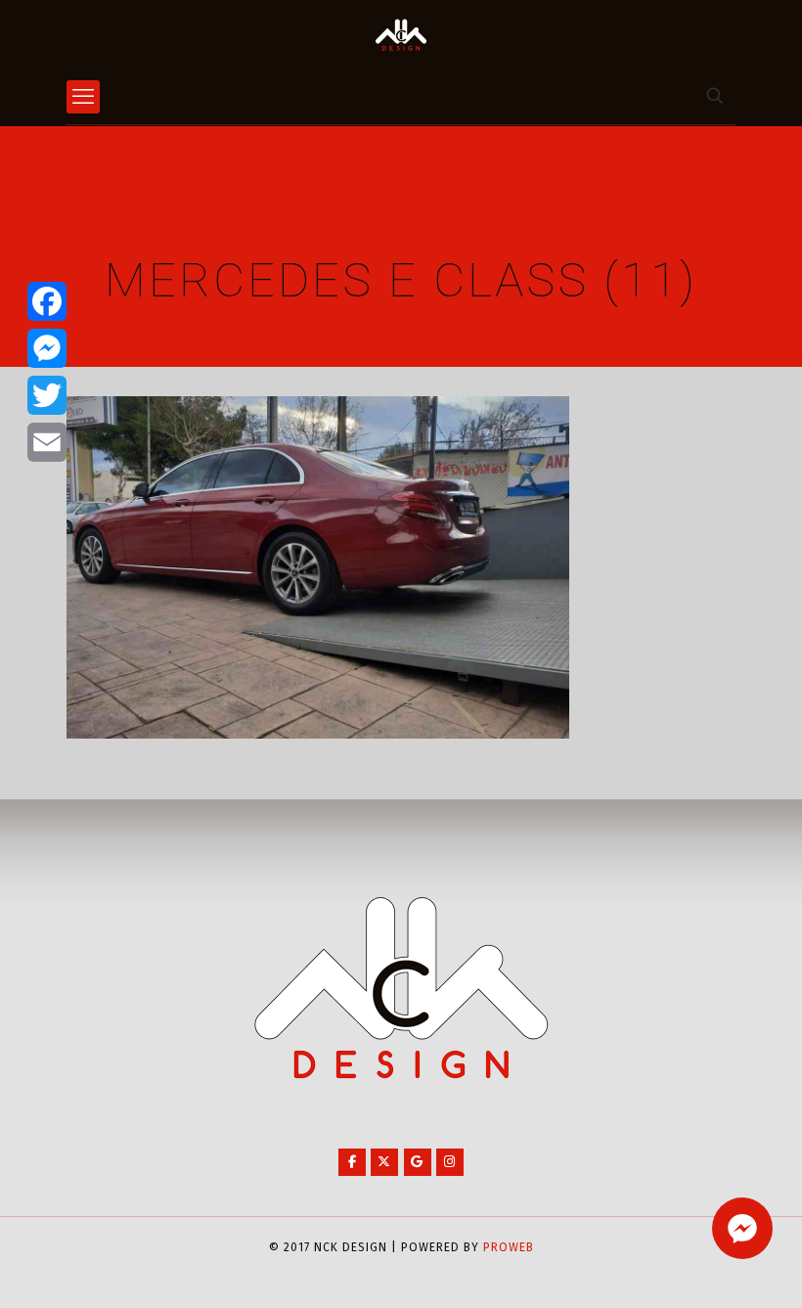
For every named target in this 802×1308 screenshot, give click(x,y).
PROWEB (508, 1247)
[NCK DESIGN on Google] (417, 1162)
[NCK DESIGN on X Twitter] (384, 1162)
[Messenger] (46, 348)
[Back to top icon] (708, 1267)
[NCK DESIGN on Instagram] (450, 1162)
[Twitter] (46, 395)
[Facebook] (46, 301)
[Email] (46, 442)
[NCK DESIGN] (401, 34)
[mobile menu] (83, 96)
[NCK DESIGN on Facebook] (352, 1162)
